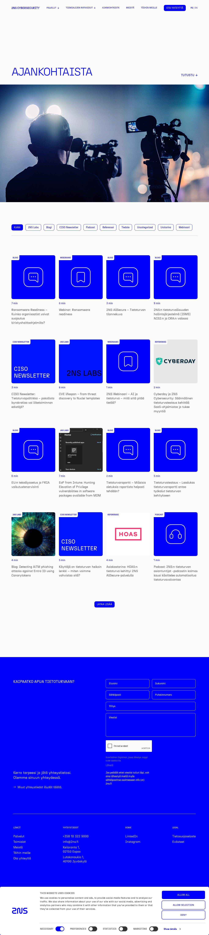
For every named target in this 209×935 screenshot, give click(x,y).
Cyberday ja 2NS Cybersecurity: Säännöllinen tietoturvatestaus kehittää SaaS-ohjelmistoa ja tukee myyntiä (173, 402)
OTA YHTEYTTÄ (174, 7)
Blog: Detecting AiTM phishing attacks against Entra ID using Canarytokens (32, 571)
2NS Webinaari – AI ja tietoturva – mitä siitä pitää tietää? (125, 398)
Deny (183, 915)
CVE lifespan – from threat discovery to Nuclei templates (79, 396)
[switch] (92, 928)
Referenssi (108, 227)
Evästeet (178, 842)
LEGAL (175, 827)
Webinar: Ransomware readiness (74, 312)
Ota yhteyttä (22, 858)
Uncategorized (145, 227)
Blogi (49, 227)
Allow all (183, 895)
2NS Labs (33, 227)
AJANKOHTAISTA (110, 7)
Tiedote (125, 227)
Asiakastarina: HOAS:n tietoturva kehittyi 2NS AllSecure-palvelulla (122, 571)
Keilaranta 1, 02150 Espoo (71, 849)
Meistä (18, 847)
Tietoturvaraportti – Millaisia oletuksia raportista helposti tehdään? (126, 487)
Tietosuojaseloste (184, 836)
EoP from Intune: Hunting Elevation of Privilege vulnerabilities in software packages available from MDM (80, 489)
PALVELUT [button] (51, 8)
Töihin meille (21, 853)
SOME (128, 827)
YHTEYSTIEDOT (70, 827)
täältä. (57, 787)
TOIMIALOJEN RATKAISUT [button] (79, 7)
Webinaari (184, 227)
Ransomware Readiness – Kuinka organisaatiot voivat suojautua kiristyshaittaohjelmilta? (30, 316)
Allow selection (183, 905)
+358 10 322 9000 (76, 836)
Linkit (17, 827)
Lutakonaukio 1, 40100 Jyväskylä (75, 859)
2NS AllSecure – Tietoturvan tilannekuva (126, 312)
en (196, 8)
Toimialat (19, 842)
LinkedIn (131, 836)
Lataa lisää (104, 604)
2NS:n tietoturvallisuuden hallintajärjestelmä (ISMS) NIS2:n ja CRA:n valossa (172, 314)
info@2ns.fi (70, 842)
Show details (170, 929)
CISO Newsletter (68, 227)
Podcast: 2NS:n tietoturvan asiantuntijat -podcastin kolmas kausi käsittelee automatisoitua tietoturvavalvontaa (176, 573)
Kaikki (17, 227)
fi (192, 8)
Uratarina (165, 227)
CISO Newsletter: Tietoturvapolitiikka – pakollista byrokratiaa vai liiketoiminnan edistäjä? (32, 400)
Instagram (132, 842)
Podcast (90, 227)
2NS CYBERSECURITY (25, 8)
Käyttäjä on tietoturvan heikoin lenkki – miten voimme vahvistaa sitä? (80, 571)
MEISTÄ (130, 7)
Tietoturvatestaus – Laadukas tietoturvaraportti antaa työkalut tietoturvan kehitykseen (174, 489)
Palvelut (18, 836)
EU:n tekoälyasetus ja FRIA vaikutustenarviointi (30, 485)
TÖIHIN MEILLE (149, 7)
